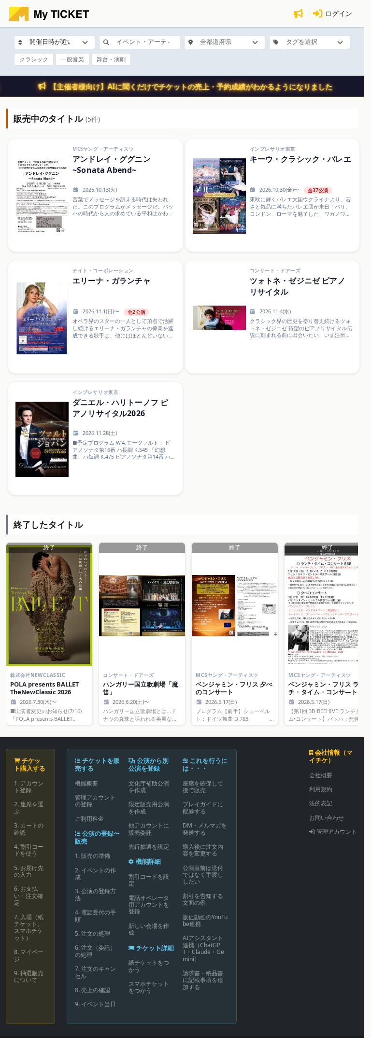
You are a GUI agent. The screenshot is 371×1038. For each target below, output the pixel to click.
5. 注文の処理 (92, 933)
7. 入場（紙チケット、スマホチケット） (28, 927)
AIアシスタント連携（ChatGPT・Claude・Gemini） (203, 948)
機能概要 (86, 783)
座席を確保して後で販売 (203, 786)
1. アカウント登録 (28, 786)
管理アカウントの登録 (95, 800)
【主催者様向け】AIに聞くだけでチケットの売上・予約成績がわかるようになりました (191, 86)
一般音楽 (72, 59)
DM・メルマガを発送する (205, 828)
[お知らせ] (298, 13)
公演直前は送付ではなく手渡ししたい (203, 875)
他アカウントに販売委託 (148, 828)
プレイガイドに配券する (203, 807)
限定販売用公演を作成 (148, 807)
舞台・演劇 (111, 59)
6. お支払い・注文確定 (28, 895)
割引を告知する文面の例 (203, 899)
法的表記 (320, 803)
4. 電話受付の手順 (95, 915)
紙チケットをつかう (148, 965)
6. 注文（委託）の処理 (95, 950)
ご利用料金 (89, 818)
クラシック (33, 59)
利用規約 (320, 789)
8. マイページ (28, 955)
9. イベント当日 (95, 1004)
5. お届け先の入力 (28, 871)
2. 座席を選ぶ (28, 807)
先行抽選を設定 (148, 846)
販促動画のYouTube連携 (205, 920)
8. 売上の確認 (92, 990)
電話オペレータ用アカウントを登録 (148, 905)
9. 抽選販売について (28, 976)
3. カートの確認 (28, 828)
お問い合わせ (326, 818)
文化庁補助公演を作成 (148, 786)
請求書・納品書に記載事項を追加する (203, 980)
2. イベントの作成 (95, 873)
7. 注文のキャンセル (95, 972)
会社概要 (320, 775)
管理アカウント (336, 832)
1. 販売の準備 (92, 856)
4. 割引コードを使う (28, 849)
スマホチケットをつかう (148, 987)
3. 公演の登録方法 (95, 894)
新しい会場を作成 (148, 929)
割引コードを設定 (148, 879)
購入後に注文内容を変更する (203, 849)
